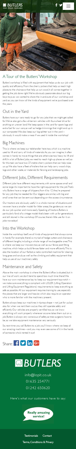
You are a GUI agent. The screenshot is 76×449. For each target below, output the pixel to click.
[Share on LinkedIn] (30, 343)
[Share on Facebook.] (16, 343)
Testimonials (31, 435)
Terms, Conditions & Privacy (38, 442)
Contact (47, 435)
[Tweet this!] (23, 343)
